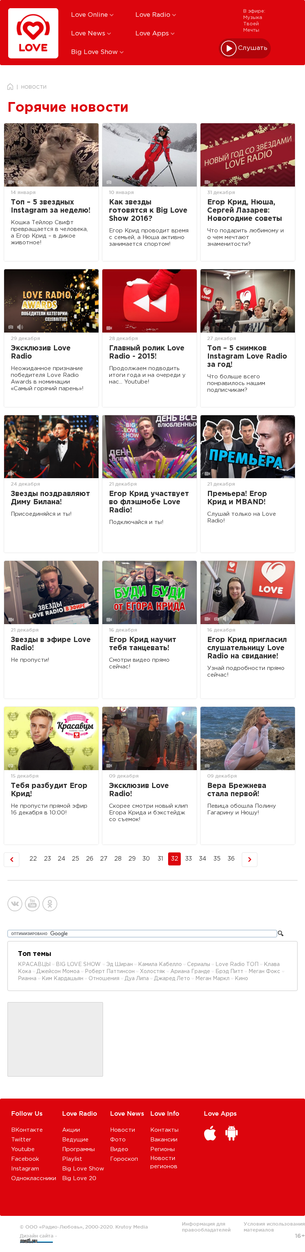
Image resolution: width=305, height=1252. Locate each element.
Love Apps (153, 33)
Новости (122, 1130)
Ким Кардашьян (62, 978)
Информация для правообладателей (206, 1226)
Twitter (21, 1139)
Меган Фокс (265, 971)
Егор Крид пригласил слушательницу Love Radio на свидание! (247, 648)
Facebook (25, 1159)
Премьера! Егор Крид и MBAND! (237, 498)
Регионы (162, 1149)
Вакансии (163, 1139)
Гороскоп (124, 1159)
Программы (78, 1149)
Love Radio (153, 15)
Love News (89, 33)
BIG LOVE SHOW (79, 964)
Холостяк (152, 971)
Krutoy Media (131, 1226)
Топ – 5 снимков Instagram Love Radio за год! (247, 356)
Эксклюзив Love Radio (41, 352)
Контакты (164, 1130)
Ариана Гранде (190, 971)
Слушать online (253, 48)
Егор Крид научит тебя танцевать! (142, 644)
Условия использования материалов (274, 1226)
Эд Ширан (119, 964)
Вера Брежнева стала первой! (236, 790)
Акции (71, 1130)
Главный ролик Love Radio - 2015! (146, 352)
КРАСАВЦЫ (34, 964)
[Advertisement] (55, 1039)
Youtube (23, 1149)
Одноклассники (33, 1178)
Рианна (27, 978)
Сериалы (198, 964)
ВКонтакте (27, 1130)
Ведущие (75, 1139)
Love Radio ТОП (237, 964)
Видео (119, 1149)
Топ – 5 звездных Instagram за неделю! (50, 206)
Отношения (104, 978)
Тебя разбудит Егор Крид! (49, 790)
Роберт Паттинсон (110, 971)
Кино (241, 978)
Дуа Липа (137, 978)
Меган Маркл (212, 978)
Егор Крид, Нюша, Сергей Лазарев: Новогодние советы (244, 210)
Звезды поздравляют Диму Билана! (50, 498)
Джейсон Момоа (58, 971)
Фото (118, 1139)
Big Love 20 (79, 1178)
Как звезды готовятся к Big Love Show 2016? (148, 210)
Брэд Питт (229, 971)
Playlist (72, 1159)
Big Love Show (95, 52)
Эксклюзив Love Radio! (139, 790)
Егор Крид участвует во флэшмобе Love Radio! (149, 502)
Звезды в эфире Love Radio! (51, 644)
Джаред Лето (172, 978)
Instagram (25, 1168)
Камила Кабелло (160, 964)
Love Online (90, 15)
